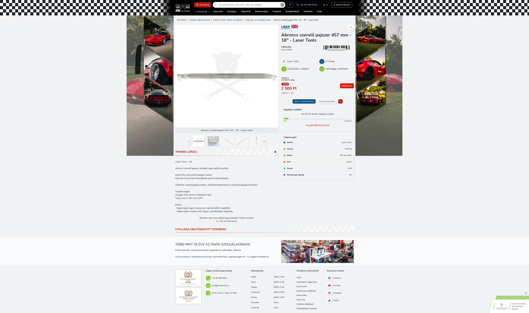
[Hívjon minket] (340, 101)
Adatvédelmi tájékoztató (306, 282)
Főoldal (182, 20)
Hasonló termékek (327, 101)
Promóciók (202, 11)
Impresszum (301, 286)
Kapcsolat (218, 11)
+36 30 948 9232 (227, 221)
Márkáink (308, 11)
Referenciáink (261, 11)
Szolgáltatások (292, 11)
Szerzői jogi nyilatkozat (306, 291)
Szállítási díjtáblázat (304, 304)
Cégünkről (246, 11)
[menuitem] (198, 141)
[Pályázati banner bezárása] (526, 293)
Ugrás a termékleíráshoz (304, 101)
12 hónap (329, 61)
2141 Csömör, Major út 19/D (223, 293)
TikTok (336, 300)
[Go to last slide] (179, 78)
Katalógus (232, 11)
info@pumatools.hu (220, 285)
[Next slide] (274, 78)
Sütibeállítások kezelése (306, 308)
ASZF (298, 277)
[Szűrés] (290, 5)
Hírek (319, 11)
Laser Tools (293, 61)
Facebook (337, 278)
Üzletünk (276, 11)
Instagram (337, 293)
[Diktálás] (216, 5)
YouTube (336, 285)
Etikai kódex (301, 295)
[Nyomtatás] (275, 152)
